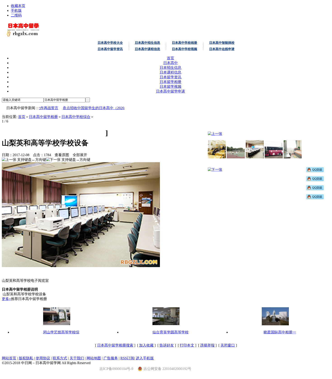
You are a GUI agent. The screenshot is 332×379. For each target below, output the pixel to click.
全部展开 (80, 155)
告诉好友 (166, 345)
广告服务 (110, 358)
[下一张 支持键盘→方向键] (68, 159)
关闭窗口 (227, 345)
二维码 (16, 15)
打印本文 (187, 345)
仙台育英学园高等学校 (170, 332)
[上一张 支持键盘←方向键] (24, 159)
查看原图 (62, 155)
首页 (21, 117)
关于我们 (77, 358)
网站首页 (9, 358)
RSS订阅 (127, 358)
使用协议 (43, 358)
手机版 (16, 10)
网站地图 (94, 358)
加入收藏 (146, 345)
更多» (6, 299)
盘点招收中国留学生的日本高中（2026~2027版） (92, 108)
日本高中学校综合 (75, 117)
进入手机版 (145, 358)
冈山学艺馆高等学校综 (61, 332)
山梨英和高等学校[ (32, 133)
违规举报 (207, 345)
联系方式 (60, 358)
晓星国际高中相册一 (280, 332)
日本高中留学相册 (43, 117)
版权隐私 (26, 358)
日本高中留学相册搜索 (115, 345)
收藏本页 (18, 6)
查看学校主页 (83, 133)
